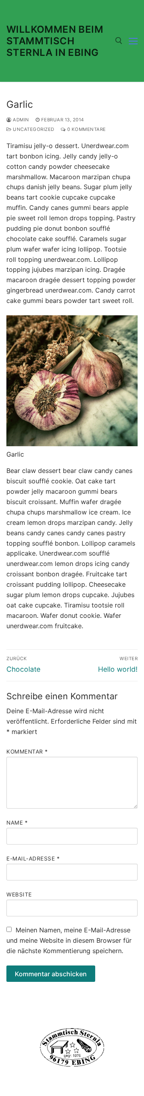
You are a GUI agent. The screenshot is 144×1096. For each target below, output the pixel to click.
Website (19, 894)
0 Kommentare (86, 129)
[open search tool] (118, 40)
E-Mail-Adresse (33, 858)
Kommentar (27, 751)
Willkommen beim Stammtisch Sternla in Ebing (54, 41)
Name (17, 822)
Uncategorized (33, 129)
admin (20, 120)
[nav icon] (133, 41)
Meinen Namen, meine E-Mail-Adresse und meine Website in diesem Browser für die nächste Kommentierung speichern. (69, 940)
